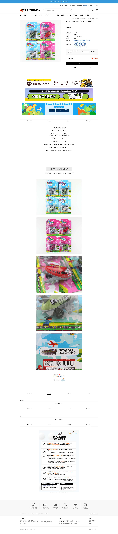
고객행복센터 (79, 5)
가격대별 (69, 15)
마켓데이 (30, 15)
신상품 (24, 15)
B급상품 (81, 15)
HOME (73, 18)
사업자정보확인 (49, 521)
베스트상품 (56, 15)
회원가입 (66, 5)
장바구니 (90, 67)
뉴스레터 (96, 5)
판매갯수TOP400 (38, 15)
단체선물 (75, 15)
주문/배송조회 (72, 5)
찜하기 (74, 67)
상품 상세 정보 (29, 120)
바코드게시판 (90, 5)
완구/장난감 (77, 18)
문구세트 (63, 15)
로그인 (61, 5)
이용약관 (33, 513)
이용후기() (49, 120)
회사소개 (24, 513)
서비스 (28, 513)
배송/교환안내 (88, 120)
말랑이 (88, 15)
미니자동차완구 (82, 18)
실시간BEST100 (48, 15)
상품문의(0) (69, 120)
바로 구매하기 (82, 63)
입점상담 (46, 513)
